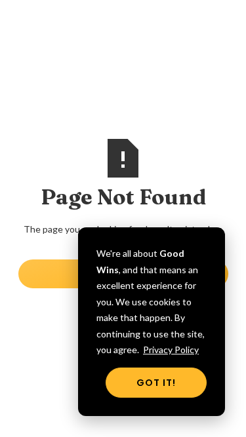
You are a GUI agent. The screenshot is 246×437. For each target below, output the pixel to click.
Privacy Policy (171, 349)
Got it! (156, 382)
